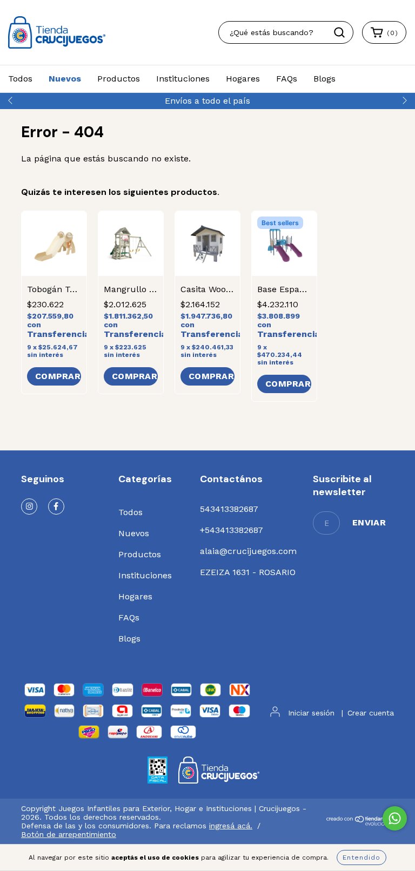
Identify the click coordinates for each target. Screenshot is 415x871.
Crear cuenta (370, 712)
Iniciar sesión (311, 712)
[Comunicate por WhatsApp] (395, 818)
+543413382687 (231, 530)
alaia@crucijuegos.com (248, 551)
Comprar (288, 384)
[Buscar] (339, 32)
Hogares (243, 78)
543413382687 (229, 509)
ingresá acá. (230, 825)
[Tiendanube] (360, 823)
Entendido (361, 857)
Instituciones (183, 78)
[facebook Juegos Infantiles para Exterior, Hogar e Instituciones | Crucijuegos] (56, 506)
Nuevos (65, 78)
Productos (118, 78)
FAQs (286, 78)
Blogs (324, 78)
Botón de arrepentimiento (68, 834)
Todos (20, 78)
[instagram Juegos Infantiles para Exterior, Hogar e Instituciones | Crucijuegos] (29, 506)
